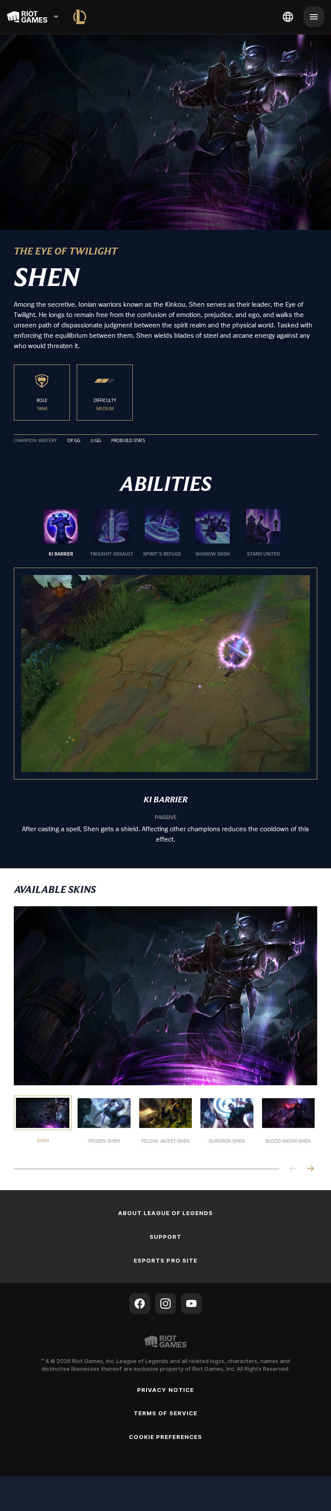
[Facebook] (139, 1303)
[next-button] (310, 1169)
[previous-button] (293, 1169)
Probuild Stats (128, 440)
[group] (162, 533)
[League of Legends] (79, 16)
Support (165, 1236)
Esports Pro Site (165, 1260)
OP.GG (73, 440)
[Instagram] (165, 1303)
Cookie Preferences (166, 1436)
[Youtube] (191, 1303)
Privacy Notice (165, 1389)
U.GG (96, 440)
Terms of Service (165, 1413)
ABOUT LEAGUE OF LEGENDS (165, 1212)
